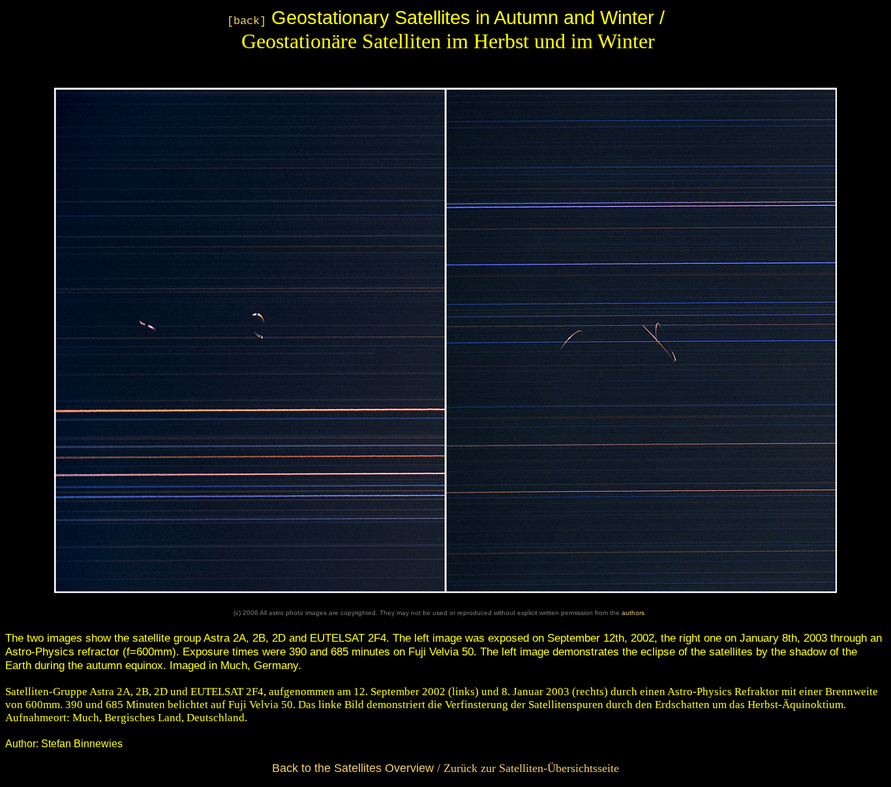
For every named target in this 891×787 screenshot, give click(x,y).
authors (633, 612)
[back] (246, 21)
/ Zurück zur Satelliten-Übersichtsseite (445, 768)
